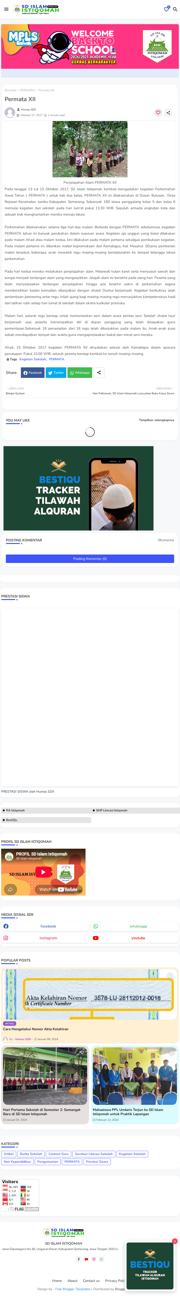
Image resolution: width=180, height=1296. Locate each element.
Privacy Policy (116, 1281)
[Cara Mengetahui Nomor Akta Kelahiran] (90, 994)
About (72, 1281)
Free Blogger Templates (72, 1289)
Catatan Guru (59, 1154)
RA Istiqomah (15, 810)
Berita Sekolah (31, 1154)
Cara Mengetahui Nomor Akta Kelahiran (35, 1029)
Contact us (91, 1281)
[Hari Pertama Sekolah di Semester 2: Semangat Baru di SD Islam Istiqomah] (45, 1076)
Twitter (59, 373)
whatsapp (138, 926)
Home (57, 1281)
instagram (48, 938)
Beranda (10, 90)
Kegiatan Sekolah (32, 359)
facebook (48, 926)
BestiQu (11, 820)
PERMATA (27, 90)
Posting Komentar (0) (90, 558)
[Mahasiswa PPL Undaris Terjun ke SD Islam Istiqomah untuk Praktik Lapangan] (135, 1076)
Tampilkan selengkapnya (156, 420)
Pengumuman (47, 1161)
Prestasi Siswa (97, 1161)
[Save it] (158, 112)
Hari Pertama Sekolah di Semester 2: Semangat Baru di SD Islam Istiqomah (41, 1112)
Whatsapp (82, 373)
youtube (138, 938)
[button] (175, 9)
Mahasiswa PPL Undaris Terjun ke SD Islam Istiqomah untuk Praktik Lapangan (128, 1112)
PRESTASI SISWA (14, 791)
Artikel (9, 1154)
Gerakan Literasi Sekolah (94, 1154)
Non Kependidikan (17, 1161)
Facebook (35, 373)
